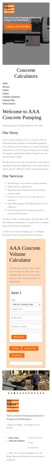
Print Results (17, 355)
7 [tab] (26, 393)
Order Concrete (9, 103)
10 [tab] (34, 393)
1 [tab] (8, 393)
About (5, 83)
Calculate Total (30, 348)
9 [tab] (32, 393)
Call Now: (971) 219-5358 (18, 26)
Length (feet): (17, 308)
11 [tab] (37, 393)
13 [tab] (43, 393)
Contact (6, 93)
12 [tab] (40, 393)
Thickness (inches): (19, 326)
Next (46, 380)
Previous (5, 380)
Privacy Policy (14, 437)
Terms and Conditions (17, 440)
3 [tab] (14, 393)
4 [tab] (17, 393)
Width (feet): (16, 317)
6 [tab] (23, 393)
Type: (13, 300)
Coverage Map (8, 99)
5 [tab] (20, 393)
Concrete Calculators (11, 96)
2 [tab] (11, 393)
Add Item (15, 348)
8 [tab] (29, 393)
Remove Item (19, 337)
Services (6, 86)
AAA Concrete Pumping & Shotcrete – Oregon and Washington (23, 18)
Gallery (6, 89)
